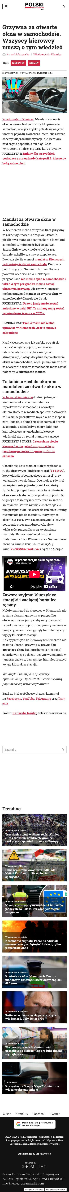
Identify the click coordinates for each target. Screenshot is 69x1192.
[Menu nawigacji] (6, 6)
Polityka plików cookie (55, 1189)
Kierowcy (18, 62)
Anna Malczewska (18, 54)
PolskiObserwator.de (25, 549)
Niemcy (34, 62)
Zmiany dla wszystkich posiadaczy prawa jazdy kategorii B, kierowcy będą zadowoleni (34, 158)
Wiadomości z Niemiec (47, 54)
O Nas (7, 1114)
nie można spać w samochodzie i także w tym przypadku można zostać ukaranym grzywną (34, 284)
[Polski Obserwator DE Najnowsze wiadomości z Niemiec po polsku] (34, 6)
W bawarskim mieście (17, 397)
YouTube (28, 698)
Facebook (39, 1114)
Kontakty (22, 1114)
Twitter (55, 1114)
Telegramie (43, 698)
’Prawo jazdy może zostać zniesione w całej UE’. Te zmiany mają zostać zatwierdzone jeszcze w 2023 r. (33, 308)
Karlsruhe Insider (24, 713)
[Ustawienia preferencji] (66, 894)
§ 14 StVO (57, 471)
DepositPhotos (43, 1153)
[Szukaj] (64, 6)
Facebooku (14, 698)
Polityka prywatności (34, 1189)
